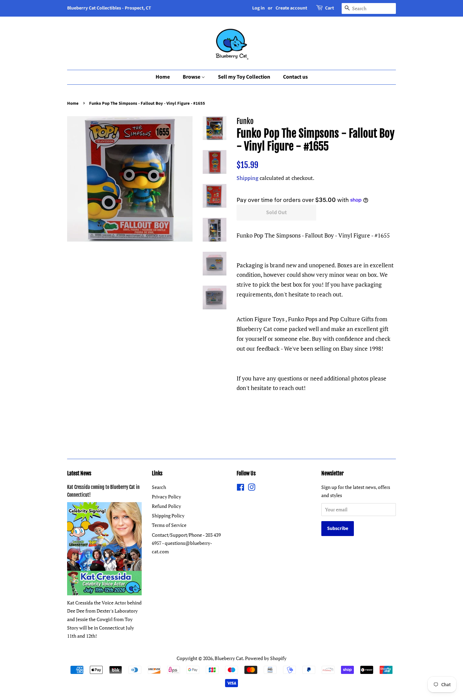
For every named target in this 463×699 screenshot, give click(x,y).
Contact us (295, 77)
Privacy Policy (166, 496)
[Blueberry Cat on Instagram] (251, 488)
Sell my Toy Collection (244, 77)
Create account (291, 8)
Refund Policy (166, 506)
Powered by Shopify (265, 658)
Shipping (247, 178)
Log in (258, 8)
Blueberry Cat (229, 658)
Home (163, 77)
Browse (192, 77)
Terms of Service (169, 525)
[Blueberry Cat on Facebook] (240, 488)
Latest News (79, 473)
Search (159, 487)
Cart (329, 8)
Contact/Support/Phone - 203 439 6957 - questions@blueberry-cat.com (186, 543)
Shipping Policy (168, 515)
